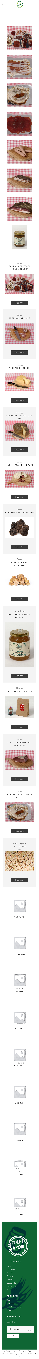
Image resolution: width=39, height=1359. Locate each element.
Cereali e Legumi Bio (19, 844)
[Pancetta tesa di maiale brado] (19, 180)
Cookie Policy (12, 1283)
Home (9, 1266)
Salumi (19, 263)
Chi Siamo (11, 1269)
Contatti (10, 1280)
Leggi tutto (19, 302)
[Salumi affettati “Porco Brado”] (19, 38)
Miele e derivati (19, 611)
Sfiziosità (19, 688)
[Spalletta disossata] (19, 209)
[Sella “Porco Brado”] (19, 67)
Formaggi (19, 365)
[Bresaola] (19, 124)
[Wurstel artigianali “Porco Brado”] (19, 152)
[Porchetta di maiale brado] (19, 95)
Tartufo (19, 509)
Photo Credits (12, 1290)
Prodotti (10, 1273)
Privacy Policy (12, 1286)
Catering (10, 1276)
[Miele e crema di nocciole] (19, 237)
